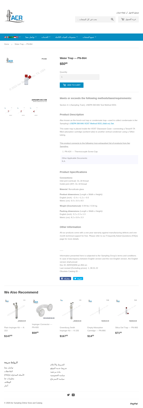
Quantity (63, 72)
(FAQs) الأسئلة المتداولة (14, 375)
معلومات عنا (9, 378)
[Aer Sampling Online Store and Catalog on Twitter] (68, 395)
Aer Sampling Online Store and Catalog (26, 403)
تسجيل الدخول (134, 13)
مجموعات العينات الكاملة (65, 37)
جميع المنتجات (89, 37)
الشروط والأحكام (57, 364)
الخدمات (45, 37)
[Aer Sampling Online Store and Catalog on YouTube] (73, 395)
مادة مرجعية (55, 372)
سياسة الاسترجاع (57, 379)
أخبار (6, 386)
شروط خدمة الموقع (58, 368)
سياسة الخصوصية (57, 375)
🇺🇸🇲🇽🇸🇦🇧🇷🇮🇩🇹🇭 (11, 37)
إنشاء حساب (120, 13)
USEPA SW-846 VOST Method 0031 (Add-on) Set (92, 123)
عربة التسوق (130, 19)
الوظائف (7, 382)
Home (6, 44)
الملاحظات (8, 371)
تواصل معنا (30, 37)
